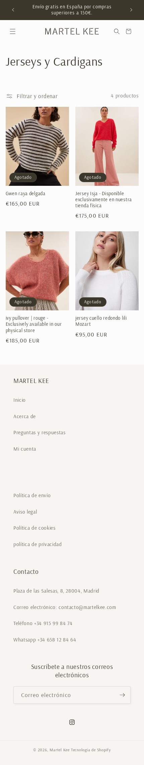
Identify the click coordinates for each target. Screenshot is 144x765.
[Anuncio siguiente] (131, 9)
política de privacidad (37, 544)
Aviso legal (25, 512)
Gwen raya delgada (26, 193)
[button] (12, 31)
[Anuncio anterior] (13, 9)
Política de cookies (34, 528)
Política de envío (32, 495)
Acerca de (24, 416)
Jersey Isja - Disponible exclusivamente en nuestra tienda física (103, 199)
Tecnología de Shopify (91, 749)
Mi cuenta (24, 449)
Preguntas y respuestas (39, 432)
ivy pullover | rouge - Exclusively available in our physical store (34, 324)
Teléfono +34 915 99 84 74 (43, 623)
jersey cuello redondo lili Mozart (101, 321)
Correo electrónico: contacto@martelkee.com (64, 607)
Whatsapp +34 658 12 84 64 (44, 639)
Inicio (19, 400)
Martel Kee (60, 749)
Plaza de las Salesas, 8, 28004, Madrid (56, 591)
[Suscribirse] (122, 695)
